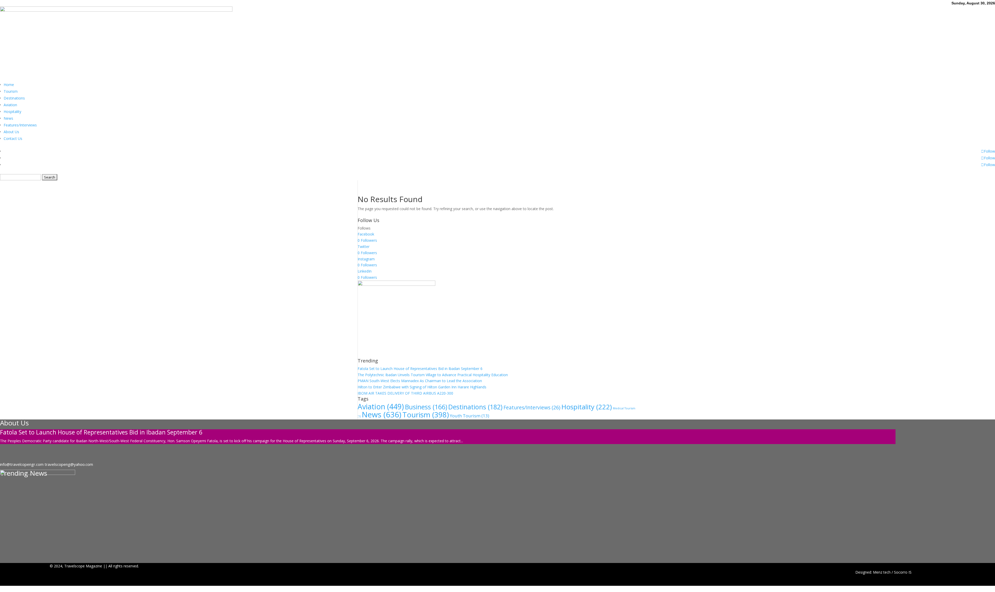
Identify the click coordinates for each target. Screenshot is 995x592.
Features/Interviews (20, 125)
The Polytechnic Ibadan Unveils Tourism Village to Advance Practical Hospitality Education (433, 374)
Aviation (10, 104)
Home (9, 84)
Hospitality (12, 111)
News (8, 118)
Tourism (11, 91)
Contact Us (13, 138)
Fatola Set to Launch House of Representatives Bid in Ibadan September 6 (420, 368)
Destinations (14, 98)
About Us (11, 131)
